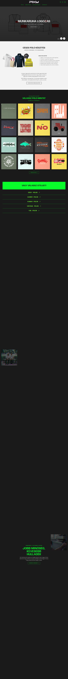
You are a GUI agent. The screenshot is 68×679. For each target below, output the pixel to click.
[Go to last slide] (61, 38)
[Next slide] (64, 38)
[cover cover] (8, 111)
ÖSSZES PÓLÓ (33, 172)
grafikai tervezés (43, 79)
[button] (60, 2)
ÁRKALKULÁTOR (33, 26)
